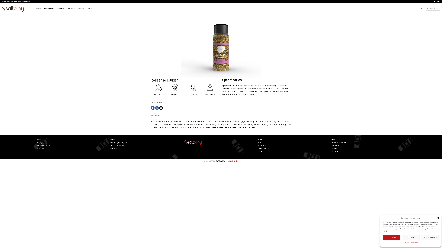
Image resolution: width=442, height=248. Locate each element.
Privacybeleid (414, 243)
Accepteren (391, 237)
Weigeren (410, 237)
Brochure (80, 8)
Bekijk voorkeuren (429, 237)
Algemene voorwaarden (339, 142)
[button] (437, 218)
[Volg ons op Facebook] (434, 2)
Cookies (334, 148)
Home (38, 8)
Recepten (60, 8)
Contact (90, 8)
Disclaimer (335, 151)
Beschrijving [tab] (155, 116)
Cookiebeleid (405, 243)
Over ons (70, 8)
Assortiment (48, 8)
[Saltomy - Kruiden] (17, 8)
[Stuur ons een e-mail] (439, 2)
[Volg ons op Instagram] (437, 2)
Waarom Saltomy (263, 148)
